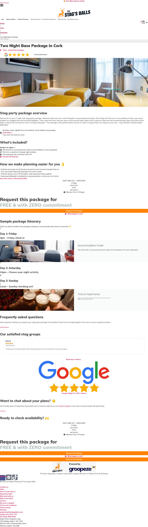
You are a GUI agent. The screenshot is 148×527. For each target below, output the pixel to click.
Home (2, 23)
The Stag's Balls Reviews (40, 54)
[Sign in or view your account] (71, 21)
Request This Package (74, 211)
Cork (2, 28)
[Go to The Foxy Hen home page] (74, 12)
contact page (64, 406)
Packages (3, 33)
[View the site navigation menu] (1, 6)
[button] (2, 82)
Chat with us (7, 133)
